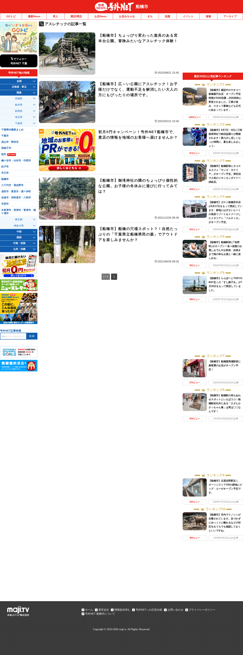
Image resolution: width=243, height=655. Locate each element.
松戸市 (5, 166)
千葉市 (5, 135)
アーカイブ (230, 16)
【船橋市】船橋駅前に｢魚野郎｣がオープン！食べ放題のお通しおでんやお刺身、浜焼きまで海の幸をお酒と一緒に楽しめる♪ (225, 250)
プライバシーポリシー (202, 609)
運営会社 (103, 609)
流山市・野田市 (10, 142)
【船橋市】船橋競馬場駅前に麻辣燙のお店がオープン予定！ (225, 365)
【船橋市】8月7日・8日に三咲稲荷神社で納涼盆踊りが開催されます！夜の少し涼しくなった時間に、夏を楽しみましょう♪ (225, 138)
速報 (208, 16)
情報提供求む (122, 609)
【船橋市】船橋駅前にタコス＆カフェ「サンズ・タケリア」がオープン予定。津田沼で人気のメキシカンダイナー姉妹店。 (225, 174)
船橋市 (142, 6)
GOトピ (11, 16)
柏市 (8, 154)
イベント (188, 16)
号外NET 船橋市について (100, 613)
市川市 (5, 173)
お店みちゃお (127, 16)
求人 (55, 16)
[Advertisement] (213, 47)
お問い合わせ (175, 609)
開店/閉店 (76, 16)
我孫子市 (6, 148)
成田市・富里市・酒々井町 (16, 191)
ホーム (89, 609)
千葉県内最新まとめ (12, 129)
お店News (100, 16)
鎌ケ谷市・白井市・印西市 (16, 160)
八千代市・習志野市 (12, 185)
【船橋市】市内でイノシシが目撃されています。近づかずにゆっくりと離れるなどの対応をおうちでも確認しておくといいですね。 (225, 522)
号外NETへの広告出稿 (149, 609)
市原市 (5, 203)
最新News (34, 16)
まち (150, 16)
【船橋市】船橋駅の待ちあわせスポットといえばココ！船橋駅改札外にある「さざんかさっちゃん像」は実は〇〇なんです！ (225, 403)
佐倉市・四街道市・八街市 (16, 197)
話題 (167, 16)
